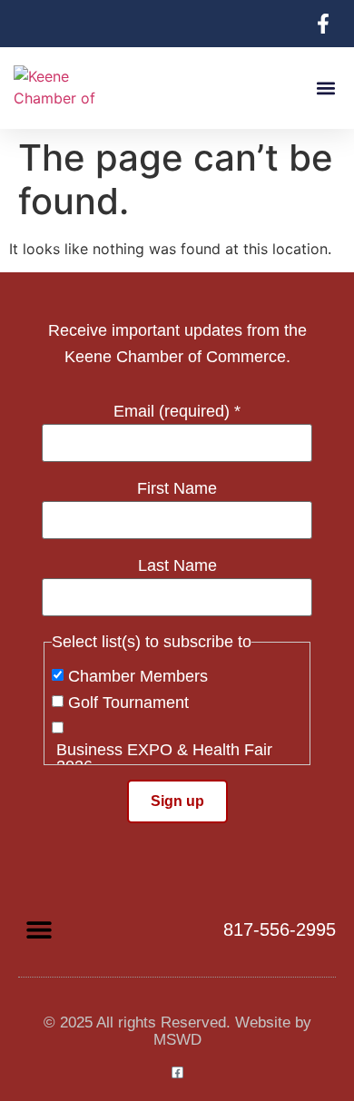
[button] (325, 88)
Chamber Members (138, 676)
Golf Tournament (128, 702)
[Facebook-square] (177, 1072)
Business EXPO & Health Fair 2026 (164, 758)
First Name (177, 488)
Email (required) (177, 411)
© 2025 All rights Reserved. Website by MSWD (177, 1031)
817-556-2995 (279, 929)
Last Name (177, 565)
